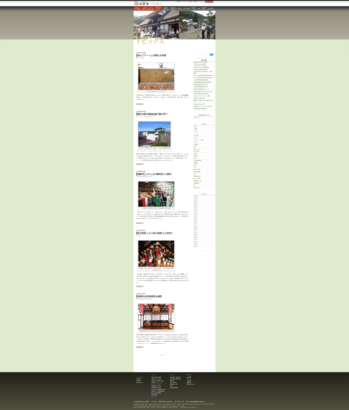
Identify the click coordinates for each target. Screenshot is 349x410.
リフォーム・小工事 (142, 116)
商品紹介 (196, 156)
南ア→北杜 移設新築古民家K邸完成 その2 (204, 75)
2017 (195, 216)
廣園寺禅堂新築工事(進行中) (200, 84)
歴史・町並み (140, 58)
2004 (195, 246)
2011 (195, 230)
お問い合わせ (209, 1)
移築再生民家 (197, 176)
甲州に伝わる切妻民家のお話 (158, 389)
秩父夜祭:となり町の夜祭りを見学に (155, 233)
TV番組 (195, 128)
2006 (195, 242)
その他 (138, 235)
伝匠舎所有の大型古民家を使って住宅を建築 (203, 72)
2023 (195, 203)
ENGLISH (138, 379)
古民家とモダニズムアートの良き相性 (203, 106)
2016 (195, 219)
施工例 (150, 116)
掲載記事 (195, 1)
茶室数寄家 (196, 183)
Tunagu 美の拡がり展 (199, 104)
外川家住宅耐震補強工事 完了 (201, 86)
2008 (195, 237)
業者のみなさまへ (191, 384)
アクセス (184, 1)
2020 (195, 210)
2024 (195, 201)
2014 (195, 223)
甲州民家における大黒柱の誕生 (201, 67)
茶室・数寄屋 (186, 8)
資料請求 (138, 380)
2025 (195, 198)
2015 (195, 221)
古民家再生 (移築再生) (173, 8)
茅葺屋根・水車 (193, 8)
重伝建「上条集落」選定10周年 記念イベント (204, 101)
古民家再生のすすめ (158, 8)
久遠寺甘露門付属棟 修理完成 (201, 80)
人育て (195, 142)
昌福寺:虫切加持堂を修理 (149, 296)
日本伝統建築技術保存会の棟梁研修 (202, 82)
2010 (195, 232)
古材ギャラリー (197, 149)
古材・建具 (196, 151)
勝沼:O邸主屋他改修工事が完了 (152, 114)
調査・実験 (196, 187)
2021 (195, 207)
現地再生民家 (197, 171)
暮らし (195, 167)
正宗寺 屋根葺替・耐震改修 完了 (201, 93)
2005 (195, 244)
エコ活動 (196, 135)
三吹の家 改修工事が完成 (200, 65)
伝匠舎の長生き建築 (137, 8)
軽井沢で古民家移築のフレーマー (202, 89)
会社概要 (178, 1)
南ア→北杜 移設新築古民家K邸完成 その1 (204, 77)
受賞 (195, 146)
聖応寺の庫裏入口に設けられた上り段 (203, 91)
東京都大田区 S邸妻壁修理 (200, 108)
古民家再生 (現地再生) (165, 8)
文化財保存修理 (203, 8)
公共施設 (196, 144)
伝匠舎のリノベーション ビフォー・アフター (157, 383)
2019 (195, 212)
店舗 (199, 8)
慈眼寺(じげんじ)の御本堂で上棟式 (154, 174)
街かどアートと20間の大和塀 (151, 55)
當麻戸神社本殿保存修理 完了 (201, 69)
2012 (195, 228)
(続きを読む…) (140, 104)
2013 (195, 226)
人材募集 (189, 1)
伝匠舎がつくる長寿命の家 (157, 391)
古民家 (195, 153)
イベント (196, 133)
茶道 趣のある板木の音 (199, 98)
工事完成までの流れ (156, 387)
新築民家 (196, 162)
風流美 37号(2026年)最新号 (200, 62)
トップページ (139, 377)
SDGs (195, 126)
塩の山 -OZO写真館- (156, 393)
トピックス (201, 1)
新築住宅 (180, 8)
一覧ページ (196, 117)
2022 (195, 205)
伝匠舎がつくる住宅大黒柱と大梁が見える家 (148, 8)
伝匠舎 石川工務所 (148, 3)
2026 (195, 196)
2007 (195, 239)
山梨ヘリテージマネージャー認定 (202, 96)
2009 (195, 235)
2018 (195, 214)
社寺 (151, 176)
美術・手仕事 (197, 178)
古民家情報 (210, 8)
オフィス (196, 137)
